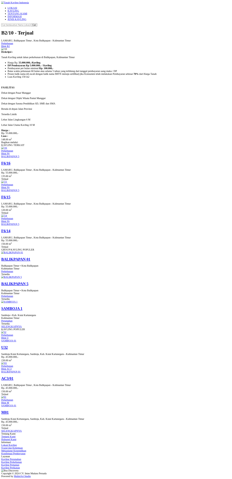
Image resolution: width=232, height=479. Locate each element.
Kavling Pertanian (10, 465)
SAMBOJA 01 (8, 340)
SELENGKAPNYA (11, 326)
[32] (3, 332)
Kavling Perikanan (10, 467)
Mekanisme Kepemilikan (13, 450)
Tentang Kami (8, 436)
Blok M (5, 402)
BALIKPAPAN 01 (11, 371)
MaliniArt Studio (22, 476)
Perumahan (6, 320)
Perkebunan (7, 43)
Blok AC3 (6, 369)
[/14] (4, 215)
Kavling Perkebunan (11, 462)
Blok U (5, 337)
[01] (3, 397)
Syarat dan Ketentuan (12, 448)
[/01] (4, 363)
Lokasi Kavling (9, 445)
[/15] (4, 181)
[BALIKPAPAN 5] (11, 277)
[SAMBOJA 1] (9, 301)
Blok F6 (5, 153)
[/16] (4, 148)
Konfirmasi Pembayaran (13, 453)
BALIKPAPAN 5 (10, 156)
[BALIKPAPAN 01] (12, 252)
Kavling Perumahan (11, 459)
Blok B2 (5, 46)
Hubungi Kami (8, 439)
